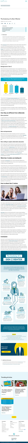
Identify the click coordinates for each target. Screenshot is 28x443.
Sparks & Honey (12, 146)
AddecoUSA (7, 149)
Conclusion (3, 31)
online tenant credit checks (22, 205)
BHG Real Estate (4, 176)
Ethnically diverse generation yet (13, 98)
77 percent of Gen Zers (12, 126)
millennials (5, 44)
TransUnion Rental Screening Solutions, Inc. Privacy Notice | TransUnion (11, 364)
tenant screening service (13, 240)
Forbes (2, 49)
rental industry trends (9, 204)
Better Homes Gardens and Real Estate (8, 120)
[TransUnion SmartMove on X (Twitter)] (15, 439)
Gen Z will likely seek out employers (13, 154)
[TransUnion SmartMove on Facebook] (14, 439)
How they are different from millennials (7, 27)
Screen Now (6, 351)
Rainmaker (3, 212)
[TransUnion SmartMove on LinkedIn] (12, 439)
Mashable (24, 135)
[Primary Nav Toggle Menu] (26, 1)
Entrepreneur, (7, 160)
